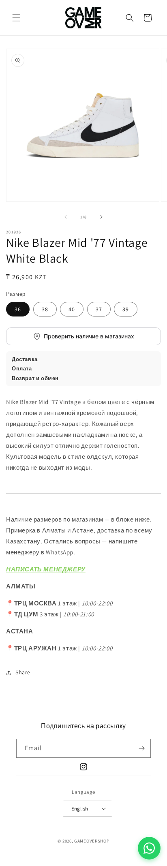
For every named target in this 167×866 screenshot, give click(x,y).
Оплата (22, 368)
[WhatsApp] (149, 848)
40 (72, 309)
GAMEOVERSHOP (91, 841)
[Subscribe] (141, 748)
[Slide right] (101, 217)
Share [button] (22, 672)
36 (18, 309)
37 (99, 309)
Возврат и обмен (35, 378)
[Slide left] (66, 217)
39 (125, 309)
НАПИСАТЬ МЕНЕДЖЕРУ (46, 569)
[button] (16, 18)
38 (45, 309)
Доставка (25, 359)
